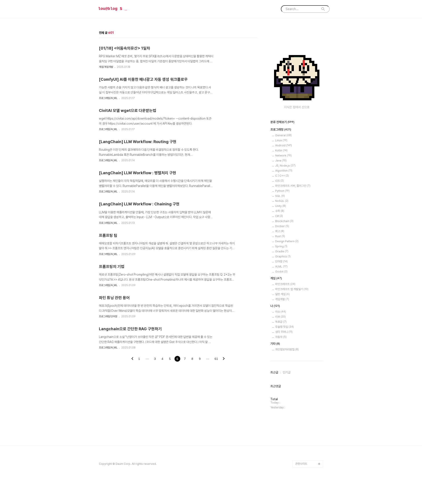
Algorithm (283, 170)
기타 (275, 343)
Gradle (281, 251)
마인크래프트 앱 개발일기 (291, 289)
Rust (280, 236)
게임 (276, 278)
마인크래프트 (285, 284)
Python (282, 190)
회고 (279, 231)
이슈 (280, 311)
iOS (279, 180)
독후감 (281, 321)
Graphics (283, 256)
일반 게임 (282, 294)
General (283, 135)
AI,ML (281, 266)
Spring (281, 246)
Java (281, 160)
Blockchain (284, 221)
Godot (281, 271)
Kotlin (281, 150)
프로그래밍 (280, 129)
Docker (282, 226)
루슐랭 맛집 (284, 326)
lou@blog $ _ (112, 9)
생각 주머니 (284, 332)
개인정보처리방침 (287, 349)
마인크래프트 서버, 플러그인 (292, 185)
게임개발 (282, 299)
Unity (280, 206)
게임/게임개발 (106, 66)
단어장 (281, 261)
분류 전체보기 (282, 122)
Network (283, 155)
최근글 (274, 372)
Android (283, 145)
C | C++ (282, 175)
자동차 (281, 337)
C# (279, 216)
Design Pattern (286, 241)
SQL (280, 195)
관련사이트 (301, 463)
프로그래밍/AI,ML (108, 98)
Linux (281, 140)
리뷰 (280, 316)
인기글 (287, 372)
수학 (279, 211)
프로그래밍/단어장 (108, 316)
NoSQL (281, 201)
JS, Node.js (285, 165)
